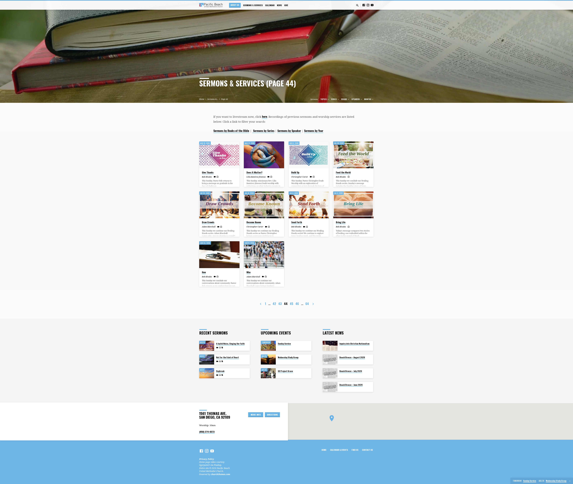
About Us (235, 4)
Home (201, 99)
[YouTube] (372, 5)
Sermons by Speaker (289, 131)
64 (307, 303)
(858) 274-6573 (207, 431)
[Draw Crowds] (219, 204)
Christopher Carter (299, 176)
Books (344, 99)
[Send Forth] (309, 204)
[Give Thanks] (219, 154)
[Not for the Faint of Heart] (206, 359)
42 (274, 303)
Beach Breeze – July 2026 (350, 371)
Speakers (355, 99)
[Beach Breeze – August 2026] (330, 359)
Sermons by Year (313, 131)
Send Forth (296, 222)
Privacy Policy (206, 459)
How (204, 272)
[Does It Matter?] (264, 154)
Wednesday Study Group (288, 357)
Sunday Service (284, 343)
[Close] (570, 481)
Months (368, 99)
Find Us (355, 449)
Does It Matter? (254, 172)
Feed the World (343, 172)
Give (286, 5)
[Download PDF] (222, 347)
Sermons (314, 99)
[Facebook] (363, 5)
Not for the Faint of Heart (227, 357)
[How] (219, 254)
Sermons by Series (263, 131)
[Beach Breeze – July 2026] (330, 373)
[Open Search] (357, 5)
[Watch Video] (215, 176)
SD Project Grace (285, 371)
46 (297, 303)
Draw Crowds (208, 222)
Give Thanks (208, 172)
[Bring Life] (353, 204)
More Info (256, 414)
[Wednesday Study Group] (268, 359)
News (279, 5)
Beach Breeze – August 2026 (352, 357)
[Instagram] (368, 5)
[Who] (264, 254)
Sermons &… (212, 99)
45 (291, 303)
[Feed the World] (353, 154)
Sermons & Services (253, 5)
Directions (272, 414)
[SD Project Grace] (268, 373)
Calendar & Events (339, 449)
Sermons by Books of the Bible (231, 131)
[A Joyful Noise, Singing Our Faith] (206, 346)
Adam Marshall (208, 226)
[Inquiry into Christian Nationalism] (330, 346)
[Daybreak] (206, 373)
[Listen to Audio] (218, 176)
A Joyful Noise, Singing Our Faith (230, 343)
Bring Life (340, 222)
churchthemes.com (220, 474)
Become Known (254, 222)
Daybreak (220, 371)
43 (280, 303)
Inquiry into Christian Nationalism (354, 343)
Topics (323, 99)
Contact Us (367, 449)
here (264, 116)
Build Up (295, 172)
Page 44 (224, 99)
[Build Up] (309, 154)
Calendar (270, 5)
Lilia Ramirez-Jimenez (256, 176)
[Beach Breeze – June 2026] (330, 387)
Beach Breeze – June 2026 (351, 384)
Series (334, 99)
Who (249, 272)
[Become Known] (264, 204)
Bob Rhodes (207, 176)
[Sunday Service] (268, 346)
